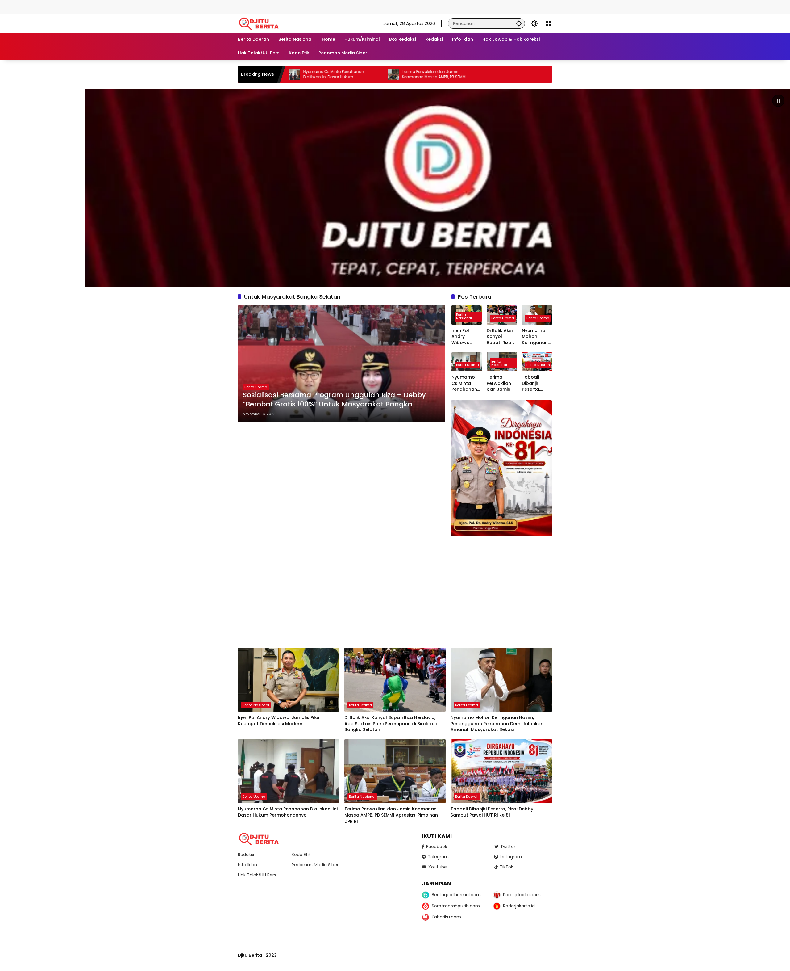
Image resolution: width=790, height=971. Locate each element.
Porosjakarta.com (522, 895)
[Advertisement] (112, 6)
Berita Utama (255, 387)
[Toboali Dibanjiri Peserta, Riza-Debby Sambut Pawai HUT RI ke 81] (501, 771)
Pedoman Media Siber (315, 865)
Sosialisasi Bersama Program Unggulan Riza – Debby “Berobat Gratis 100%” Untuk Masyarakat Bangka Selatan (334, 400)
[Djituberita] (260, 23)
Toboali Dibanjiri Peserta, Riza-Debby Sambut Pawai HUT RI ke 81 (536, 383)
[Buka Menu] (548, 23)
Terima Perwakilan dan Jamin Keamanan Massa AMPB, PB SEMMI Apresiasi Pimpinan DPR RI (363, 74)
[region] (395, 188)
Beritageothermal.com (456, 895)
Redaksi (246, 854)
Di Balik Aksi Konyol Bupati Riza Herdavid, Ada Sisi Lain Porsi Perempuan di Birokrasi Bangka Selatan (500, 337)
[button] (519, 23)
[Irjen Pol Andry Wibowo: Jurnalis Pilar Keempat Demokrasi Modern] (288, 680)
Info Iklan (247, 865)
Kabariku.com (446, 917)
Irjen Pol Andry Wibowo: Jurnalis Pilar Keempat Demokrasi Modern (465, 337)
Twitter (507, 846)
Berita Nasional (464, 316)
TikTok (506, 867)
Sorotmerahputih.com (456, 906)
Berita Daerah (538, 364)
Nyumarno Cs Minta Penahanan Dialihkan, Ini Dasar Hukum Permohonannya (466, 383)
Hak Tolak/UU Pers (257, 875)
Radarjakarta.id (519, 906)
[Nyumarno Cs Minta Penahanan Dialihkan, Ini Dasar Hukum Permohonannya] (288, 771)
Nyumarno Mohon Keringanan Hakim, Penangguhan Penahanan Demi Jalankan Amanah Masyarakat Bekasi (536, 337)
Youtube (437, 867)
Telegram (438, 857)
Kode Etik (301, 854)
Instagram (511, 857)
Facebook (436, 846)
